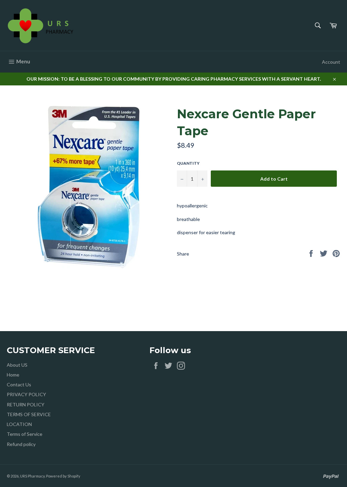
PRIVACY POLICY (26, 394)
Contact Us (19, 384)
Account (331, 62)
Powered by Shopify (63, 476)
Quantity (188, 163)
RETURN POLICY (25, 404)
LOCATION (19, 424)
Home (13, 375)
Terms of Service (24, 434)
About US (17, 365)
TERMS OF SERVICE (29, 414)
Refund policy (21, 444)
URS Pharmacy (32, 476)
